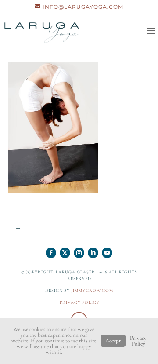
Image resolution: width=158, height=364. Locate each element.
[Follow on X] (65, 253)
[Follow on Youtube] (107, 253)
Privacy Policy (138, 341)
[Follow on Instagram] (79, 253)
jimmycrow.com (92, 290)
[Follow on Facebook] (51, 253)
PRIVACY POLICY (80, 302)
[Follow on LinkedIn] (93, 253)
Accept (113, 340)
